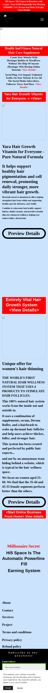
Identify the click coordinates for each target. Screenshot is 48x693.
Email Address (8, 661)
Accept (8, 688)
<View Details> (29, 69)
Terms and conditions (16, 632)
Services (8, 617)
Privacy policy (12, 640)
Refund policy (12, 646)
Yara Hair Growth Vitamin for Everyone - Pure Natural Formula (23, 151)
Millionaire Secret (24, 546)
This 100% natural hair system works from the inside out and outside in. (23, 406)
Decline (20, 688)
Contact (8, 610)
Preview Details (24, 233)
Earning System (24, 570)
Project (7, 624)
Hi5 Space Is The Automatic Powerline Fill (24, 558)
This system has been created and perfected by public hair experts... (22, 448)
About (6, 602)
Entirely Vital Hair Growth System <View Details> (24, 304)
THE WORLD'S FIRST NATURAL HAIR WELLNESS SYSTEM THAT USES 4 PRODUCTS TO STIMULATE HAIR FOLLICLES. (23, 386)
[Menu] (42, 19)
